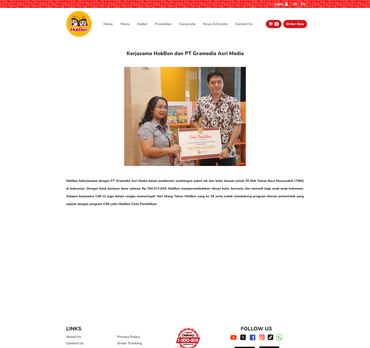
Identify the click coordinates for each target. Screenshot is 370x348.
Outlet (142, 24)
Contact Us (244, 24)
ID (295, 4)
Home (108, 24)
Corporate (187, 24)
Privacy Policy (128, 336)
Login (279, 4)
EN (303, 4)
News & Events (215, 24)
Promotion (163, 24)
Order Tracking (129, 343)
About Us (73, 336)
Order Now (295, 24)
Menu (125, 24)
